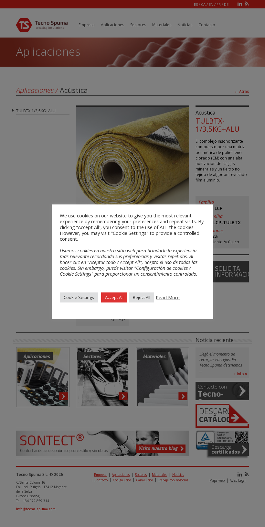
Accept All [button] (114, 297)
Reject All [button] (141, 297)
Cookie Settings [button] (79, 297)
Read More (168, 297)
